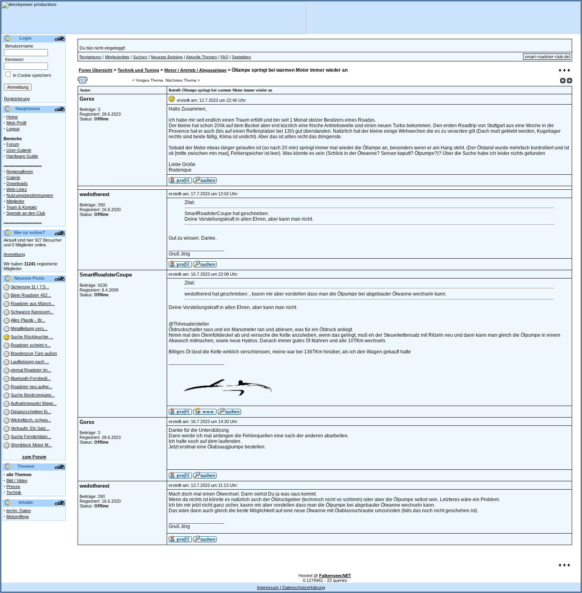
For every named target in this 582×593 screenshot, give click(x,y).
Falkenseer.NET (335, 575)
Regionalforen (19, 171)
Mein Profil (16, 122)
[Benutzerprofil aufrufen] (180, 181)
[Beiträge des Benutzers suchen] (205, 265)
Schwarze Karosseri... (32, 311)
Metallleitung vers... (29, 328)
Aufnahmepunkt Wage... (34, 403)
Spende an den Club (25, 213)
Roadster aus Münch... (33, 303)
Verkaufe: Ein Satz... (30, 428)
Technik (13, 492)
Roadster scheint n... (31, 345)
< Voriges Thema (147, 80)
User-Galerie (18, 150)
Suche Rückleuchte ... (32, 336)
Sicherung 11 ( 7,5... (30, 286)
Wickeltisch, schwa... (31, 420)
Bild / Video (16, 480)
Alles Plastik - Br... (28, 320)
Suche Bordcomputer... (33, 395)
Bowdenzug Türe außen (34, 353)
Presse (13, 486)
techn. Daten (18, 510)
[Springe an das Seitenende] (564, 71)
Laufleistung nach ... (30, 361)
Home (12, 116)
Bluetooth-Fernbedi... (31, 378)
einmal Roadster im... (31, 370)
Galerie (13, 177)
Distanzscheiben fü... (31, 411)
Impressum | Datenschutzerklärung (291, 587)
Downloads (17, 183)
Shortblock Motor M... (31, 444)
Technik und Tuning (138, 70)
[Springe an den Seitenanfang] (564, 565)
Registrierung (17, 98)
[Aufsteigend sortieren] (562, 80)
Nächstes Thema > (182, 80)
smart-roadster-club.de (547, 56)
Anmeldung (14, 254)
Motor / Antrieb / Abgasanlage (195, 70)
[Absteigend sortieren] (569, 80)
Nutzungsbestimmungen (29, 195)
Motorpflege (17, 516)
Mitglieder (15, 201)
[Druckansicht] (82, 82)
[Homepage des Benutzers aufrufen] (205, 413)
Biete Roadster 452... (31, 295)
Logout (12, 128)
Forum (12, 144)
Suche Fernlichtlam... (31, 436)
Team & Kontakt (21, 207)
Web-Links (16, 189)
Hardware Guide (22, 156)
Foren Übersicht (95, 70)
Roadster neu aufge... (31, 386)
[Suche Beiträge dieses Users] (205, 181)
